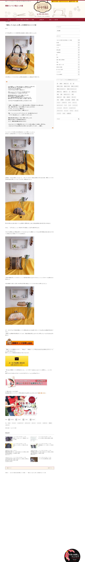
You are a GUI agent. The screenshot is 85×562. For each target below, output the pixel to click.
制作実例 (73, 99)
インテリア (59, 113)
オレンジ (76, 110)
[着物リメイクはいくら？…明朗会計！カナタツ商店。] (9, 438)
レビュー (58, 102)
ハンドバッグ (75, 105)
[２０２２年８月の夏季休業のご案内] (34, 459)
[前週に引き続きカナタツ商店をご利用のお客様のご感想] (9, 459)
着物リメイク (59, 91)
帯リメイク (74, 97)
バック (70, 105)
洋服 (68, 62)
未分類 (68, 42)
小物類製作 (68, 52)
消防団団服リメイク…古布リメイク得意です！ (46, 446)
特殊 (58, 94)
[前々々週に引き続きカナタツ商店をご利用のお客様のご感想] (9, 452)
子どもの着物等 (68, 74)
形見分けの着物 (68, 67)
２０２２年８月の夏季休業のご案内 (44, 458)
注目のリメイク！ (67, 94)
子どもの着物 (67, 99)
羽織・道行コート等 (68, 64)
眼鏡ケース (65, 91)
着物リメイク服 (66, 86)
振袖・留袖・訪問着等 (68, 59)
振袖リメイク (59, 97)
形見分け (68, 97)
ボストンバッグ (59, 105)
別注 (77, 99)
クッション (66, 110)
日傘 (68, 57)
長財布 (61, 83)
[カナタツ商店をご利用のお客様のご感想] (34, 438)
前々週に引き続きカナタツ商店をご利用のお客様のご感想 (46, 452)
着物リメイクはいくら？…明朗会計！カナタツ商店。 (21, 439)
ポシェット (74, 102)
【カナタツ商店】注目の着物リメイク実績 (25, 19)
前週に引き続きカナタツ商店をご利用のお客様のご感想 (21, 459)
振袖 (64, 97)
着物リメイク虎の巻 (53, 19)
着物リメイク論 (59, 86)
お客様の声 (41, 19)
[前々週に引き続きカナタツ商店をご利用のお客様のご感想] (34, 452)
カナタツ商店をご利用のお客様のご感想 (45, 438)
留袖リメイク (74, 91)
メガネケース (64, 102)
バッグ (68, 47)
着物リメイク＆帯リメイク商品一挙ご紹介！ (20, 446)
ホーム (9, 19)
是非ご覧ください (42, 393)
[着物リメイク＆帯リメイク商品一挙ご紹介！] (9, 445)
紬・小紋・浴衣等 (68, 69)
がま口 (64, 113)
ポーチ (69, 102)
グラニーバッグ (59, 110)
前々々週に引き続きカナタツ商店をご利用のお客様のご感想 (21, 452)
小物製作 (62, 99)
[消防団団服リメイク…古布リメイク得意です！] (34, 445)
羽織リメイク (66, 83)
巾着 (58, 99)
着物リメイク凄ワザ (74, 86)
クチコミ (71, 110)
